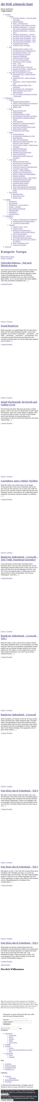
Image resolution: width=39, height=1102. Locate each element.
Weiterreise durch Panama (21, 58)
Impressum (12, 1078)
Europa (11, 16)
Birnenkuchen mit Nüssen (21, 130)
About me (8, 247)
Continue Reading (6, 284)
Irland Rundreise (18, 22)
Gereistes (8, 14)
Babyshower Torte (18, 196)
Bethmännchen (17, 138)
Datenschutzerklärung (12, 1080)
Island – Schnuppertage (20, 23)
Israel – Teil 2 (17, 63)
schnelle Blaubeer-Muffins (21, 101)
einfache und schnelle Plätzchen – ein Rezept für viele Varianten (24, 142)
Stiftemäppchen (14, 210)
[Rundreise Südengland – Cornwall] (19, 708)
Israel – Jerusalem (18, 65)
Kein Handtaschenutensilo (17, 209)
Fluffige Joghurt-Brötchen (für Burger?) (25, 103)
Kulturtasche (13, 201)
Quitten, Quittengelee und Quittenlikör (25, 219)
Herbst (11, 109)
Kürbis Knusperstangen (20, 125)
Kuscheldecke (13, 203)
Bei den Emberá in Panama (21, 54)
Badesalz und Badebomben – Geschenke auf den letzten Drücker (24, 231)
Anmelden (8, 1064)
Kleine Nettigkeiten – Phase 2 (22, 236)
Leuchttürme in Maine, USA (22, 52)
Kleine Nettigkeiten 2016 (21, 243)
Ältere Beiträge (5, 965)
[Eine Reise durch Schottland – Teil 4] (19, 784)
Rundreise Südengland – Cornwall (24, 34)
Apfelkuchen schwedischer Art (22, 172)
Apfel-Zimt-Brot (18, 121)
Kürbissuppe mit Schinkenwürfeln (23, 221)
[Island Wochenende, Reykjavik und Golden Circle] (19, 396)
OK (3, 1094)
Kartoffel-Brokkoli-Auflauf (21, 114)
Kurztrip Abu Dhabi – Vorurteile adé (24, 69)
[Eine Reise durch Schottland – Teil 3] (19, 861)
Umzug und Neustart (19, 245)
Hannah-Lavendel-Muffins (21, 105)
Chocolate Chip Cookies (20, 169)
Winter (11, 132)
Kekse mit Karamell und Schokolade (24, 187)
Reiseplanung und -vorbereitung (23, 89)
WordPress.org (9, 1069)
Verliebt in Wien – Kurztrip (21, 45)
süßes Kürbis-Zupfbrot (20, 129)
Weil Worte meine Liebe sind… (23, 238)
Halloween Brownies (19, 111)
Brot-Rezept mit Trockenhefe (22, 163)
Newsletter (8, 1082)
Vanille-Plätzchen (18, 134)
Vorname (5, 1020)
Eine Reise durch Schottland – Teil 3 (24, 38)
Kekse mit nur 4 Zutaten (20, 165)
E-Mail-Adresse (8, 1022)
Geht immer (12, 160)
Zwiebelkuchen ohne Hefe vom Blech (25, 116)
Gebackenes (8, 98)
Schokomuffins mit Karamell (22, 179)
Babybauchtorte (18, 194)
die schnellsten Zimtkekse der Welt (24, 136)
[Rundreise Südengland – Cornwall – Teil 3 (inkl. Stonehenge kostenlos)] (19, 551)
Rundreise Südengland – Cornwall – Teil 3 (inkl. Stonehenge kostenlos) (24, 28)
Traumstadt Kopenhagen (20, 43)
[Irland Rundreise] (19, 320)
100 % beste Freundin (20, 234)
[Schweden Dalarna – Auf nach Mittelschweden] (7, 257)
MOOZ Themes (13, 1087)
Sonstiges (12, 225)
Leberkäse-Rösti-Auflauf (20, 183)
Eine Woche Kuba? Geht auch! (22, 67)
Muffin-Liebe (17, 107)
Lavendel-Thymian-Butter (21, 223)
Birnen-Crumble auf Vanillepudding (24, 174)
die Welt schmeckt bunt (17, 4)
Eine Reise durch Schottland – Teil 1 (24, 42)
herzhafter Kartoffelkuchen (21, 181)
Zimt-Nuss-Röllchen (19, 154)
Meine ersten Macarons (20, 185)
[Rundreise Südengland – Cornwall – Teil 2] (19, 630)
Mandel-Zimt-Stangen (20, 150)
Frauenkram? (13, 212)
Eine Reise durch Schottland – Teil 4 (24, 36)
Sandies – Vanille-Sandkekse (22, 170)
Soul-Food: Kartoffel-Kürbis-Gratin (24, 127)
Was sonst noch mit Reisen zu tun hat (20, 72)
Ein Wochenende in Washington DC (24, 51)
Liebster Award (17, 228)
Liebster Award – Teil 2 (20, 227)
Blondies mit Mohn (19, 176)
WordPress (29, 1087)
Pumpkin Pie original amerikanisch (24, 123)
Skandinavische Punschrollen (22, 152)
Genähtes (8, 199)
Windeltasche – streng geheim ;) (19, 205)
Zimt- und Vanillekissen (20, 140)
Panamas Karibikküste (20, 56)
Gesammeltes (9, 216)
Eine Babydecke (14, 214)
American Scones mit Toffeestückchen (25, 167)
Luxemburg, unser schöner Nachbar (24, 25)
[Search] (20, 1028)
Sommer (11, 100)
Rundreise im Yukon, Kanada (22, 62)
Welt (10, 47)
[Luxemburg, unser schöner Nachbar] (19, 475)
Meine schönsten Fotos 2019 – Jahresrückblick (22, 91)
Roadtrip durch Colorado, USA (23, 49)
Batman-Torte (17, 198)
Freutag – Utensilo (14, 207)
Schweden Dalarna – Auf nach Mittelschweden (16, 264)
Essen (10, 218)
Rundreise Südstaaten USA (21, 71)
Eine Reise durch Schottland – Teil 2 (24, 40)
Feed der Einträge (10, 1066)
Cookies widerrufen (7, 1100)
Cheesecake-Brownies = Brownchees (24, 178)
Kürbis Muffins (17, 112)
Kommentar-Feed (10, 1067)
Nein (6, 1094)
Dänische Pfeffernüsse (20, 149)
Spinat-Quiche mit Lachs (20, 161)
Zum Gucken (13, 192)
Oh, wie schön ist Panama (21, 60)
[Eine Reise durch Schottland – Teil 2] (19, 937)
